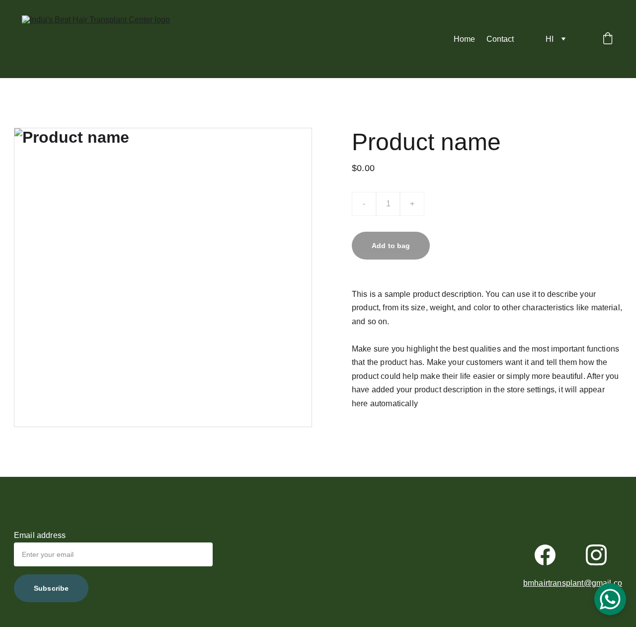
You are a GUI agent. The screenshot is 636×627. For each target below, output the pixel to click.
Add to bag (391, 246)
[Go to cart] (607, 39)
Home (464, 39)
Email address (40, 535)
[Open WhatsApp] (610, 599)
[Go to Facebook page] (545, 554)
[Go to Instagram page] (596, 554)
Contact (500, 39)
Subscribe (51, 588)
